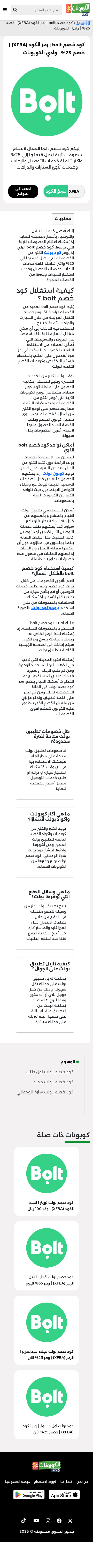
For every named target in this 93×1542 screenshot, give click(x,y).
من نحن (82, 1482)
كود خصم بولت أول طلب (50, 1071)
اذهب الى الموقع (23, 191)
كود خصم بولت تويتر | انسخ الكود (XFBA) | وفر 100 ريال (51, 1205)
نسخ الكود (55, 191)
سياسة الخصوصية (17, 1482)
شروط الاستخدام (45, 1482)
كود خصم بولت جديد (53, 1081)
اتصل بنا (66, 1482)
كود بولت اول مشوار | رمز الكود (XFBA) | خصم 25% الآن (48, 1429)
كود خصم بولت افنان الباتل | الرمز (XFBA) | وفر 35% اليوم (50, 1280)
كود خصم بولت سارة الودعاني (45, 1092)
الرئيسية (83, 22)
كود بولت (52, 252)
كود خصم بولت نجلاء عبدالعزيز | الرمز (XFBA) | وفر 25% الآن (47, 1354)
